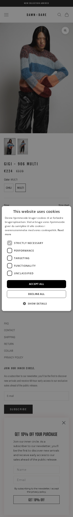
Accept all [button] (36, 284)
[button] (36, 303)
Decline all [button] (36, 294)
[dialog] (36, 258)
